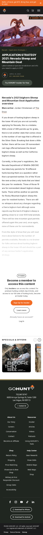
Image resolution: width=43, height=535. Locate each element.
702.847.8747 (21, 394)
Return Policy (11, 455)
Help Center (32, 450)
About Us (11, 417)
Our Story (11, 422)
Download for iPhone (22, 510)
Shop (11, 450)
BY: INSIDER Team (17, 76)
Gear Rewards (31, 455)
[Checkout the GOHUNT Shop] (33, 10)
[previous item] (35, 340)
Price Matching (11, 465)
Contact (11, 436)
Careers (11, 427)
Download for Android (22, 517)
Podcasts (31, 436)
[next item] (39, 340)
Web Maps (32, 469)
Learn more (21, 310)
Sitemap (24, 532)
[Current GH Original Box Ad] (16, 358)
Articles (32, 427)
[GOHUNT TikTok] (27, 502)
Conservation (11, 431)
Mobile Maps (32, 465)
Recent (4, 50)
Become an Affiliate (11, 441)
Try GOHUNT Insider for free (17, 83)
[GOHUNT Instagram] (15, 502)
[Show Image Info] (40, 43)
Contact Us (22, 406)
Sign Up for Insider (22, 303)
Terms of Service (15, 532)
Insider (32, 422)
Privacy (6, 532)
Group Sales (11, 485)
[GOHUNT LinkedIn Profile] (33, 502)
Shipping (11, 460)
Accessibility (11, 490)
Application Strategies (17, 50)
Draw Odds (31, 460)
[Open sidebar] (38, 10)
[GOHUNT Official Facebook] (10, 502)
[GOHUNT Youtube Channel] (21, 502)
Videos (31, 431)
